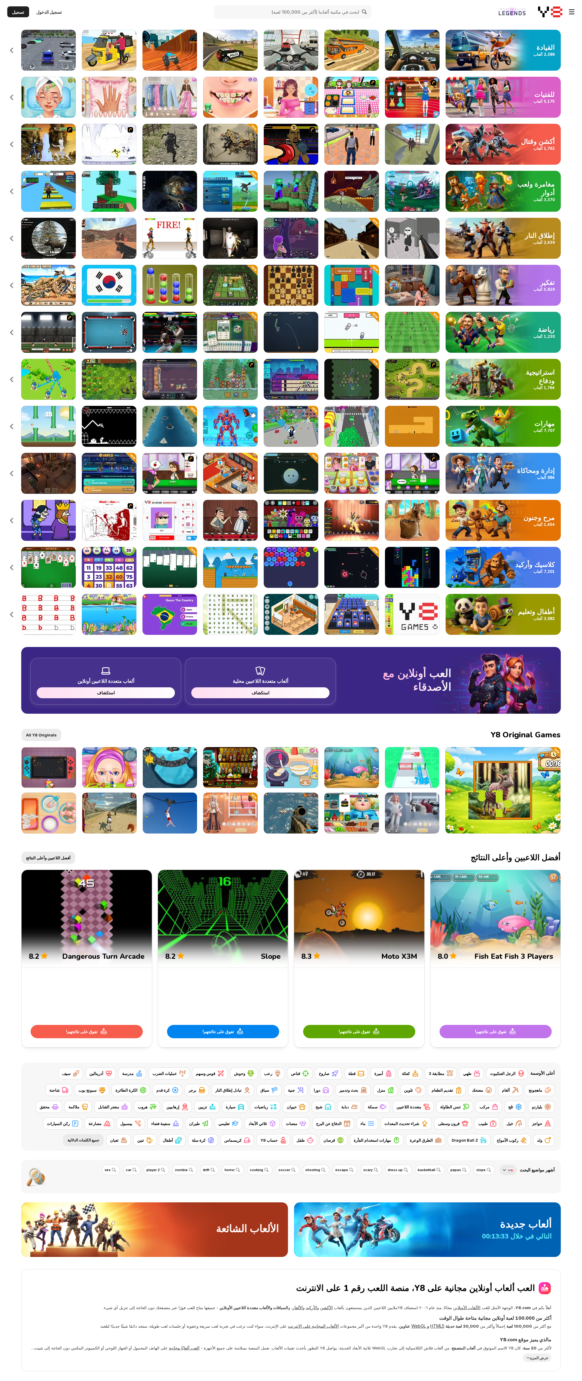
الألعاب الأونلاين (466, 1307)
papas (455, 1170)
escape (341, 1170)
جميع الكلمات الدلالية (83, 1140)
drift (206, 1170)
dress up (395, 1170)
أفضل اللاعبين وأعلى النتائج (48, 857)
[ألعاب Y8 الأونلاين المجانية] (550, 11)
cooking (256, 1170)
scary (368, 1170)
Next (12, 50)
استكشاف (260, 692)
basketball (426, 1170)
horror (230, 1170)
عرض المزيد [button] (539, 1357)
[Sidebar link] (572, 12)
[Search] (364, 12)
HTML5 (437, 1326)
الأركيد (311, 1307)
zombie (181, 1170)
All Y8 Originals (41, 735)
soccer (284, 1170)
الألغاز (298, 1307)
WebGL (418, 1326)
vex (108, 1170)
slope (481, 1170)
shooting (312, 1170)
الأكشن (326, 1307)
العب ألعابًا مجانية (184, 1347)
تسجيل (18, 12)
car (128, 1170)
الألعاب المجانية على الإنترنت (313, 1326)
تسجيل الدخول (49, 12)
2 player (153, 1170)
